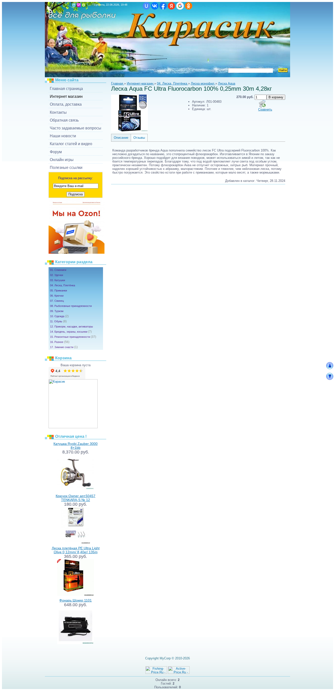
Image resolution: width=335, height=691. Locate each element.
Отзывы (139, 137)
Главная (74, 5)
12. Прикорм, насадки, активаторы (71, 326)
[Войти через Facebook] (163, 6)
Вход (84, 5)
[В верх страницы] (329, 368)
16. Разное (59, 342)
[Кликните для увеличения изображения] (129, 113)
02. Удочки (56, 275)
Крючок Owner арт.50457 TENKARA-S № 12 (75, 498)
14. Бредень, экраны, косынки (71, 331)
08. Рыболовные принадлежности (71, 305)
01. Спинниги (58, 269)
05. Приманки (58, 290)
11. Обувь (58, 321)
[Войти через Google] (180, 6)
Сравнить (265, 109)
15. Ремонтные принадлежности (73, 337)
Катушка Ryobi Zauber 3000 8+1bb (75, 446)
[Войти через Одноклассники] (188, 6)
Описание (121, 137)
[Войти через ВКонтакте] (154, 6)
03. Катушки (57, 280)
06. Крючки (57, 295)
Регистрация (79, 5)
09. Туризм (57, 311)
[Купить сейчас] (262, 104)
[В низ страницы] (329, 379)
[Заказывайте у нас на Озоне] (76, 252)
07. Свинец (57, 300)
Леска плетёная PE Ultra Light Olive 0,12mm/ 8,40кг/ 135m (76, 550)
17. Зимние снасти (64, 347)
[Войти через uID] (146, 6)
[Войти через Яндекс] (171, 6)
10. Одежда (59, 316)
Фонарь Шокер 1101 (75, 600)
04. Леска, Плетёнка (62, 285)
